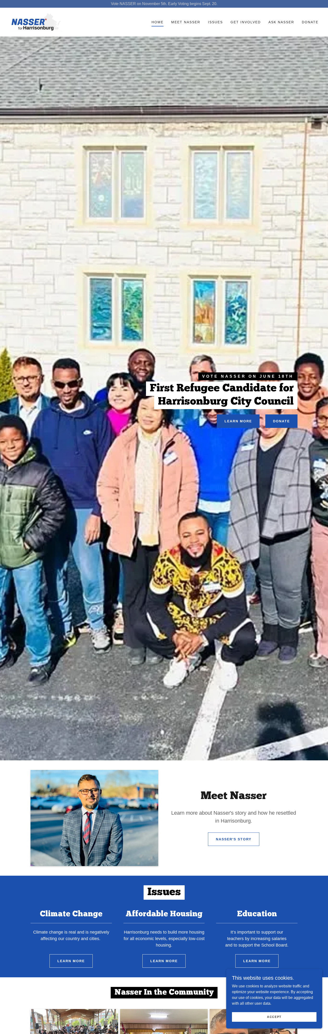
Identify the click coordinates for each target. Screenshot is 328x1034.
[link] (36, 22)
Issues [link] (215, 22)
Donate (281, 421)
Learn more (71, 961)
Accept (274, 1016)
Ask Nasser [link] (281, 22)
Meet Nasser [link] (185, 22)
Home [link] (158, 22)
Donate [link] (310, 22)
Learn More (238, 421)
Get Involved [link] (246, 22)
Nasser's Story (233, 839)
